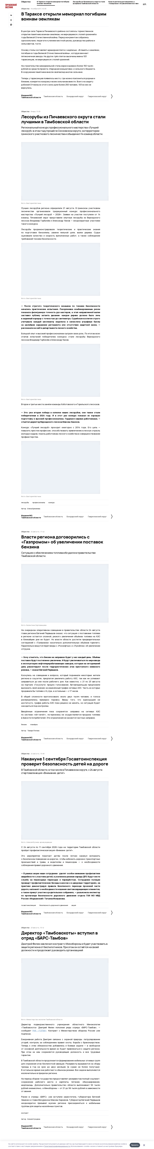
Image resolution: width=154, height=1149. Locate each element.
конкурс (51, 503)
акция (73, 905)
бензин (24, 725)
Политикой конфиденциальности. (57, 1146)
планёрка (34, 725)
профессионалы (38, 503)
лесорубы (25, 503)
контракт (25, 1113)
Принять (134, 1145)
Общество (26, 1)
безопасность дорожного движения (53, 905)
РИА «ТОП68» (39, 1030)
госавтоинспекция (28, 905)
